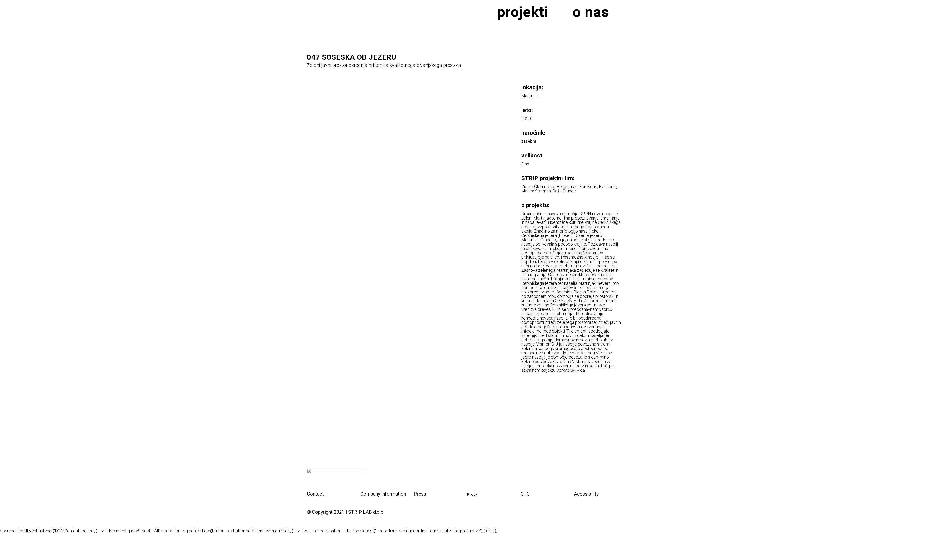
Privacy (472, 494)
